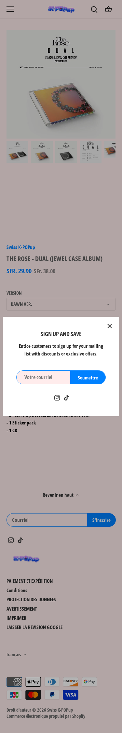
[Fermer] (109, 326)
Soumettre (88, 377)
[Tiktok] (66, 397)
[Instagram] (57, 397)
